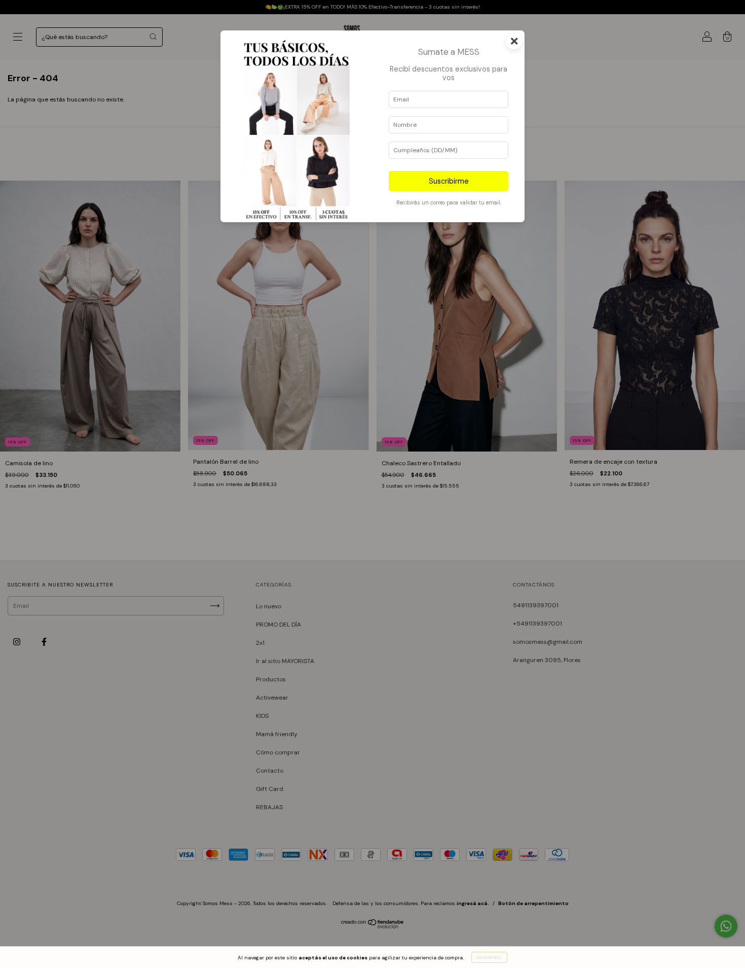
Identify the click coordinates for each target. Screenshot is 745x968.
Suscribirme (449, 181)
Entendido (489, 957)
